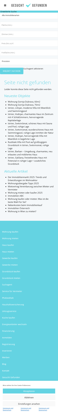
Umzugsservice (9, 311)
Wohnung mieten (10, 238)
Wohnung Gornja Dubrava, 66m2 (24, 101)
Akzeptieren (29, 391)
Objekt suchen (12, 71)
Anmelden (7, 337)
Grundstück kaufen (11, 271)
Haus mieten (8, 251)
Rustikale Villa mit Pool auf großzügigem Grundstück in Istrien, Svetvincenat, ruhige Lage (28, 145)
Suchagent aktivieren (33, 68)
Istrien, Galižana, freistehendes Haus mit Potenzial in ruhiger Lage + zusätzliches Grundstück (27, 160)
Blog (4, 364)
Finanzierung (8, 331)
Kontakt (5, 370)
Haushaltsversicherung (13, 304)
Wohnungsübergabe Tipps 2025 (23, 183)
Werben (6, 357)
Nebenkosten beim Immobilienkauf (25, 205)
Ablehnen (29, 397)
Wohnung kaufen (10, 231)
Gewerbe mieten (10, 264)
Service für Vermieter (12, 291)
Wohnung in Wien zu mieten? (22, 211)
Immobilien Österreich (19, 208)
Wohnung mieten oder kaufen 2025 (25, 192)
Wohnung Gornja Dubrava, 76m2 (24, 104)
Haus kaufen (8, 245)
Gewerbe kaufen (10, 258)
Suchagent (7, 284)
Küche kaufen (8, 317)
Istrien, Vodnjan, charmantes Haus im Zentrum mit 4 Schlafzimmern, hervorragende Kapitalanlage (30, 117)
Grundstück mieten (11, 278)
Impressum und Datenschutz (8, 409)
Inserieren (7, 350)
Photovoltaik (8, 298)
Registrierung (8, 344)
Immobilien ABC (16, 195)
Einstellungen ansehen (29, 403)
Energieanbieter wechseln (14, 324)
